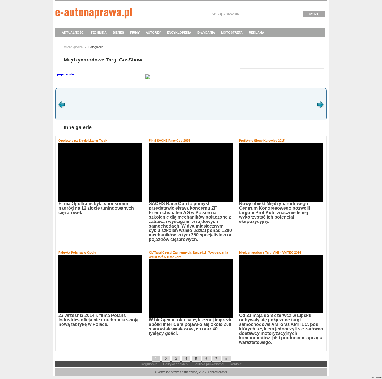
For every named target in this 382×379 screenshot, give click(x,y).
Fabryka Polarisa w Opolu (77, 252)
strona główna (73, 47)
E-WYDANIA (206, 32)
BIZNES (118, 32)
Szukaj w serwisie (225, 14)
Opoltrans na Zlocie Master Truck (82, 140)
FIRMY (135, 32)
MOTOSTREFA (232, 32)
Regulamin (149, 364)
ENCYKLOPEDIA (179, 32)
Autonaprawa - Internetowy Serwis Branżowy (93, 14)
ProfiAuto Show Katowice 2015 (262, 140)
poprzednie (65, 74)
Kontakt (235, 364)
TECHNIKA (99, 32)
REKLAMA (256, 32)
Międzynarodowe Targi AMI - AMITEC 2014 (270, 252)
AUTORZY (153, 32)
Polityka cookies (175, 364)
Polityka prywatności (208, 364)
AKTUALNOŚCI (73, 32)
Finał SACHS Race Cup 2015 (169, 140)
